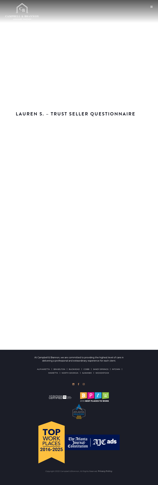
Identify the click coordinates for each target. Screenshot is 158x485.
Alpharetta (43, 369)
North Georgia (70, 373)
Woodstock (102, 373)
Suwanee (87, 373)
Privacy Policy (105, 471)
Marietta (53, 373)
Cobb (86, 369)
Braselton (59, 369)
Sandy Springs (100, 369)
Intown (116, 369)
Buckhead (74, 369)
